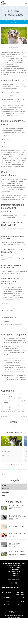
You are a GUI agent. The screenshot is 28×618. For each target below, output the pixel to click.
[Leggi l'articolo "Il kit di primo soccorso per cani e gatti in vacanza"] (4, 535)
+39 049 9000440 (15, 569)
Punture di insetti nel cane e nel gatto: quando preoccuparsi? (17, 543)
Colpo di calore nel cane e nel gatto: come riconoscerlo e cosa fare (17, 553)
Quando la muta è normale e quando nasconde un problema (17, 507)
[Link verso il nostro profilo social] (14, 426)
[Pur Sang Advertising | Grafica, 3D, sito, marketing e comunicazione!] (14, 611)
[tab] (6, 464)
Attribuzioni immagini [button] (14, 579)
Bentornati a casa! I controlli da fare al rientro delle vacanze (17, 517)
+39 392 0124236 (15, 571)
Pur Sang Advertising (18, 615)
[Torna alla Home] (3, 3)
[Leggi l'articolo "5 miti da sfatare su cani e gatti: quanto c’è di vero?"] (4, 526)
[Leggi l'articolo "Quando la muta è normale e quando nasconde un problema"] (4, 508)
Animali (10, 47)
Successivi (23, 416)
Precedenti (5, 416)
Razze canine (16, 47)
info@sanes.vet (14, 573)
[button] (26, 3)
